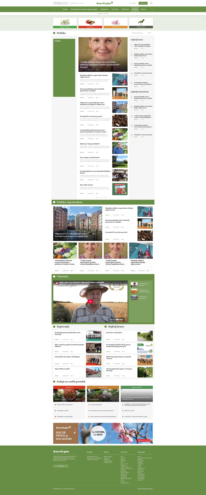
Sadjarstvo (140, 470)
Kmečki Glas (124, 471)
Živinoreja (115, 9)
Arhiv (122, 456)
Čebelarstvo (125, 9)
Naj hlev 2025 (124, 477)
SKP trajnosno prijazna (126, 478)
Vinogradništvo (141, 474)
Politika (135, 9)
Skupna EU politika (103, 13)
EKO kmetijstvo (141, 478)
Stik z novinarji (124, 464)
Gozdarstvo (140, 480)
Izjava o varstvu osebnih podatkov (126, 469)
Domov (65, 9)
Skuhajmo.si (107, 459)
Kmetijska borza (108, 462)
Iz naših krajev (141, 477)
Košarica (123, 459)
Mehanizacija (141, 471)
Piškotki (123, 465)
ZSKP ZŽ (123, 481)
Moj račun (123, 458)
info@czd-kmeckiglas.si (92, 459)
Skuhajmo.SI (123, 475)
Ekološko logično (125, 483)
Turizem (143, 9)
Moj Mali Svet (124, 474)
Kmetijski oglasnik (108, 461)
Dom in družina (141, 475)
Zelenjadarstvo (141, 468)
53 (105, 197)
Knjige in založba (108, 456)
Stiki (122, 462)
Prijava (134, 3)
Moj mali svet (107, 458)
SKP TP (122, 480)
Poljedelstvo (104, 9)
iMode (151, 489)
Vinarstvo (140, 472)
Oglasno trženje (124, 467)
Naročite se (143, 3)
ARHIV (149, 33)
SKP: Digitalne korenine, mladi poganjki (84, 9)
